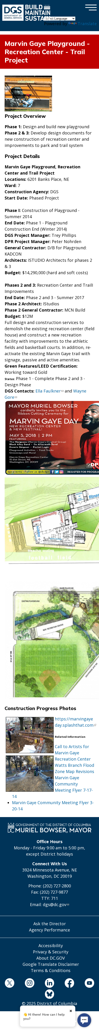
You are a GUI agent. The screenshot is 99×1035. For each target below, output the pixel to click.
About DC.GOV (50, 958)
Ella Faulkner (48, 391)
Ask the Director (49, 923)
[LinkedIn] (49, 983)
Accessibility (50, 945)
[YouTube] (89, 983)
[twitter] (9, 983)
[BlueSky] (49, 994)
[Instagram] (29, 983)
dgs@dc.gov (54, 904)
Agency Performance (49, 930)
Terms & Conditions (50, 970)
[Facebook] (69, 983)
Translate (87, 23)
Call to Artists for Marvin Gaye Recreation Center (73, 753)
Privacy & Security (50, 952)
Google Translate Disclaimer (51, 964)
